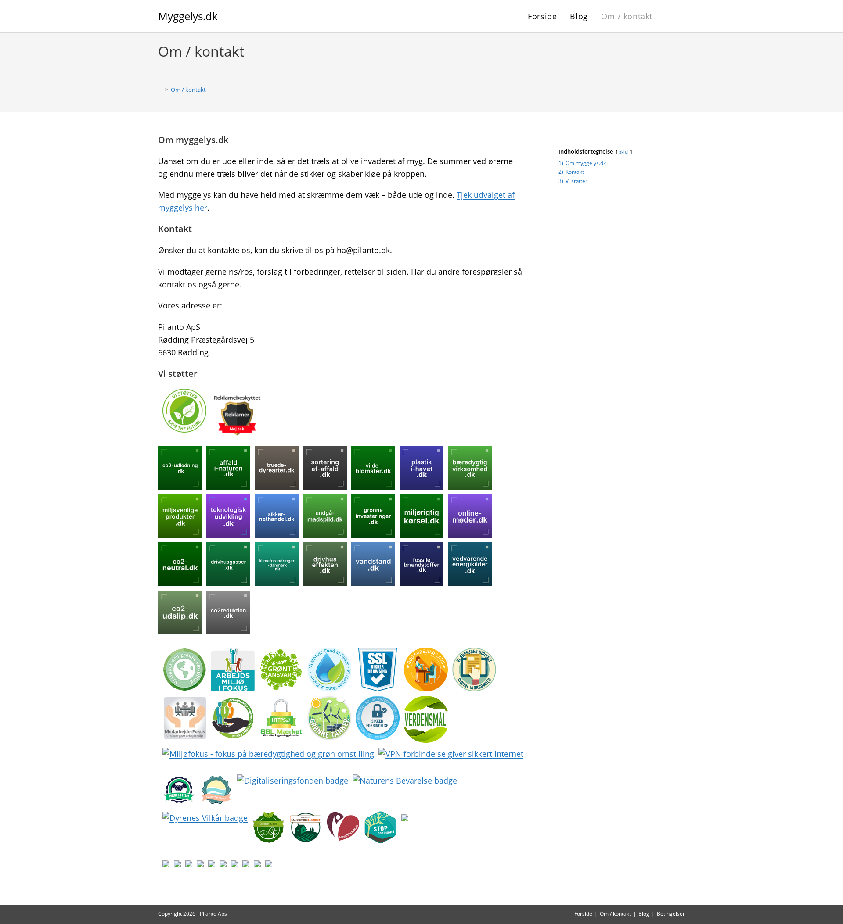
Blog (643, 913)
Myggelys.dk (188, 16)
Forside (583, 913)
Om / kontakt (188, 89)
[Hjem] (160, 89)
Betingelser (671, 913)
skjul (624, 152)
